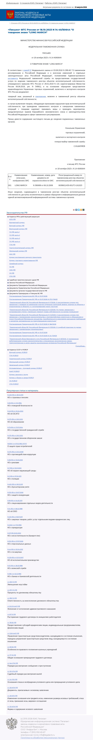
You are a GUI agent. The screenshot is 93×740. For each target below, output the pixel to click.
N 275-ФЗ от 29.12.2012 (15, 435)
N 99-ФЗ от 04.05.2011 (14, 500)
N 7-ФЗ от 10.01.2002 (14, 468)
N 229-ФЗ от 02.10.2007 (15, 557)
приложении (40, 96)
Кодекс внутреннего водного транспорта (25, 257)
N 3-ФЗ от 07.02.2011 (14, 476)
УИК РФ (12, 270)
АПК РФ (12, 219)
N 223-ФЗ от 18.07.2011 (15, 517)
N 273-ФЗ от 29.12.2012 (15, 419)
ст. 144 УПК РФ (12, 663)
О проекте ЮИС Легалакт (32, 3)
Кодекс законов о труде (18, 374)
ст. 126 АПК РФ (12, 687)
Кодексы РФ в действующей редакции (24, 217)
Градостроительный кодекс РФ (21, 248)
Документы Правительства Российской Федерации (29, 288)
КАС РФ (12, 254)
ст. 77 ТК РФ (11, 655)
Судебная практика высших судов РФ (24, 280)
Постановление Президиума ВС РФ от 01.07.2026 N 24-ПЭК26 (33, 336)
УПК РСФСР (13, 384)
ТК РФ (11, 267)
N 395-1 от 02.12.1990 (14, 574)
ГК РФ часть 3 (14, 238)
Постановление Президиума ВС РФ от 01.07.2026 (28, 296)
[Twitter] (79, 209)
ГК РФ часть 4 (14, 241)
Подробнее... (81, 346)
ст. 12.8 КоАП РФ (13, 633)
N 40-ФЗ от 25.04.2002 (15, 411)
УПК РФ (12, 276)
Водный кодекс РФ (16, 226)
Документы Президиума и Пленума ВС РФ (26, 293)
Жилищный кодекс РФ (18, 251)
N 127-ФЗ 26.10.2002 (14, 533)
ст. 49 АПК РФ (12, 696)
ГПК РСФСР (13, 355)
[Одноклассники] (81, 209)
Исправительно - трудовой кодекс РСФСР (25, 368)
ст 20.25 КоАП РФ (13, 606)
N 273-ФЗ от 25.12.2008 (15, 452)
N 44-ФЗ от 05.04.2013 (15, 549)
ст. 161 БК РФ (11, 647)
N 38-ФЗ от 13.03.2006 (15, 460)
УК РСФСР (13, 381)
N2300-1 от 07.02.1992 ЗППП (17, 444)
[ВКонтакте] (76, 209)
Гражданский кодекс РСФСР (20, 359)
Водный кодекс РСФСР (18, 352)
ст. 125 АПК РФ (12, 706)
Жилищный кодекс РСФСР (19, 362)
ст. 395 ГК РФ (12, 598)
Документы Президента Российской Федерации (28, 285)
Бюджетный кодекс (17, 222)
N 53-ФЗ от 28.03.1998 (15, 566)
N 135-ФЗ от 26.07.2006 (15, 492)
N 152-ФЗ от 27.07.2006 (15, 541)
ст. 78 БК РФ (11, 622)
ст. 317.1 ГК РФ (12, 590)
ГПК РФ (12, 245)
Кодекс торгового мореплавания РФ (23, 260)
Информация (12, 3)
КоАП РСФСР (14, 371)
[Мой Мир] (83, 209)
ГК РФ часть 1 (14, 232)
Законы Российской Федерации (21, 282)
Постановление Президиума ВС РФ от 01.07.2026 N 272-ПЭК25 (33, 299)
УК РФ (11, 273)
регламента (13, 78)
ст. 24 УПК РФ (12, 679)
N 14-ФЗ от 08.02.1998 (14, 509)
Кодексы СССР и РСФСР (18, 350)
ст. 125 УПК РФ (12, 671)
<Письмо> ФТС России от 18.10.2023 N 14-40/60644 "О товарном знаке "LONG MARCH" (43, 23)
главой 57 (27, 70)
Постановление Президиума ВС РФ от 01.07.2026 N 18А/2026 (32, 324)
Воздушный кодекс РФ (18, 229)
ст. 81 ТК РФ (11, 614)
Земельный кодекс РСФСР (19, 365)
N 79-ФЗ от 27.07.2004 (15, 427)
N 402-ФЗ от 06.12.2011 (15, 484)
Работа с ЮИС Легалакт (56, 3)
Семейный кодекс (16, 264)
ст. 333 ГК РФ (12, 582)
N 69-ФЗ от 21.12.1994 (14, 403)
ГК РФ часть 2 (14, 235)
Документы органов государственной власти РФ (28, 291)
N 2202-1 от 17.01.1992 (14, 525)
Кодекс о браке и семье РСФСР (21, 378)
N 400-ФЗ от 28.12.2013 (15, 395)
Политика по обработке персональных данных (43, 738)
